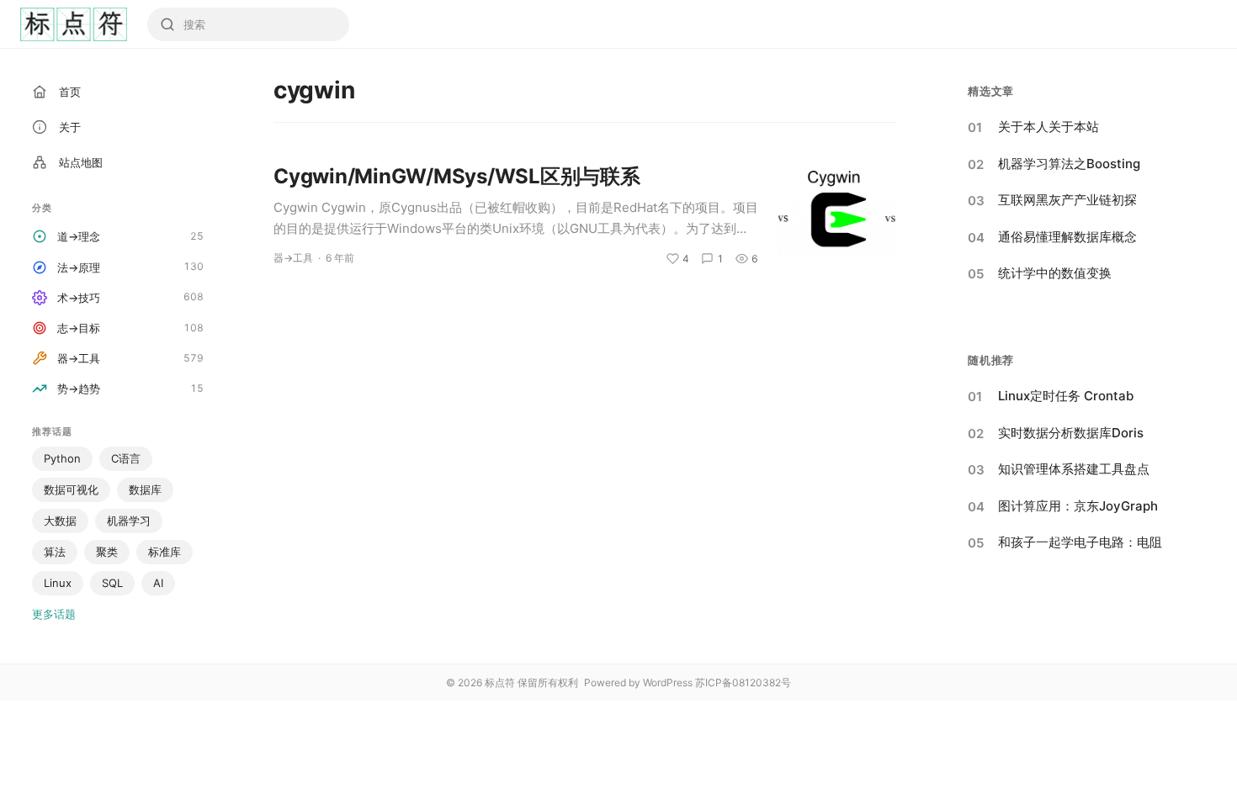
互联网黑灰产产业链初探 (1067, 200)
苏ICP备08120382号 (743, 682)
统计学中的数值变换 (1055, 273)
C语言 (126, 458)
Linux (58, 583)
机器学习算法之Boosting (1069, 164)
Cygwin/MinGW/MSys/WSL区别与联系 (456, 176)
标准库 (164, 551)
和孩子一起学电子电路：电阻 (1080, 542)
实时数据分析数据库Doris (1071, 433)
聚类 (107, 551)
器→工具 (293, 257)
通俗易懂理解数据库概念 (1067, 237)
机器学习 (129, 520)
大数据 (60, 520)
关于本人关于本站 (1048, 127)
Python (62, 458)
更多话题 (54, 614)
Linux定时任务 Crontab (1065, 396)
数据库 (145, 489)
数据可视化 (71, 489)
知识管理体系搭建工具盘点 (1073, 469)
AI (158, 583)
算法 (55, 551)
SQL (112, 583)
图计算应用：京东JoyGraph (1078, 506)
